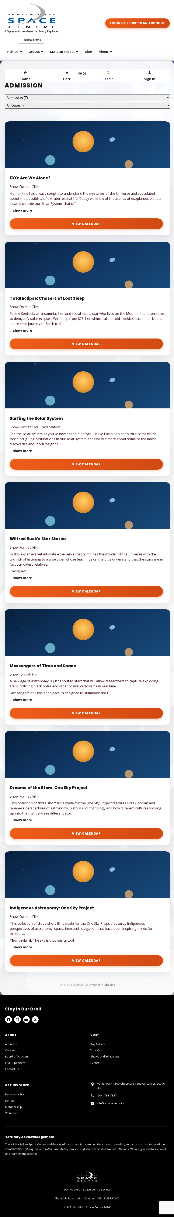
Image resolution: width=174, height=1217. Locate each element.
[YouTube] (26, 1019)
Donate (10, 1100)
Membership (13, 1107)
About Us (11, 1044)
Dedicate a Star (15, 1094)
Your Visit (96, 1050)
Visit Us (14, 51)
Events (94, 1063)
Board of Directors (17, 1056)
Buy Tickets (97, 1044)
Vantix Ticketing (103, 985)
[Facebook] (8, 1019)
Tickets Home (31, 40)
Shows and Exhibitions (104, 1056)
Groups (36, 51)
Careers (10, 1050)
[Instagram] (17, 1019)
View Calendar (86, 224)
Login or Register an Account (137, 23)
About (105, 51)
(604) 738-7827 (107, 1095)
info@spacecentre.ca (110, 1103)
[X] (35, 1019)
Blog (88, 51)
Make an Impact (64, 51)
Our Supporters (15, 1063)
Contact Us (12, 1069)
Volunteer (11, 1113)
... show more (21, 210)
